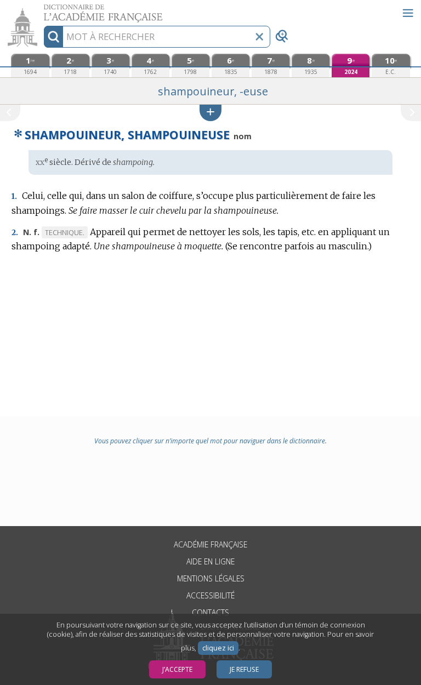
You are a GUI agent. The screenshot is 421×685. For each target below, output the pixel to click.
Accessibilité (210, 595)
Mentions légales (210, 578)
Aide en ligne (210, 561)
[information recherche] (53, 37)
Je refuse (244, 669)
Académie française (210, 544)
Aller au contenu (42, 9)
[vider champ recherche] (259, 37)
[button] (210, 113)
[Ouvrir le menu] (408, 13)
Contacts (210, 612)
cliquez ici (218, 648)
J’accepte (177, 669)
